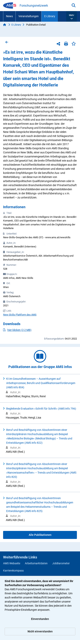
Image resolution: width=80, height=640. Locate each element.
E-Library (49, 16)
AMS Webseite (11, 563)
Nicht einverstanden (40, 631)
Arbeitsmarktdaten (36, 563)
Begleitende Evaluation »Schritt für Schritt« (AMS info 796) (41, 408)
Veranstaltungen (28, 16)
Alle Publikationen (40, 534)
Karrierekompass (13, 570)
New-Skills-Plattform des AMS (20, 314)
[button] (71, 16)
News (9, 16)
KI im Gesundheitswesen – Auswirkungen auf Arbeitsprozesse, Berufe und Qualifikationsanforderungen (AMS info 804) (40, 383)
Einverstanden (40, 618)
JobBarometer (61, 563)
